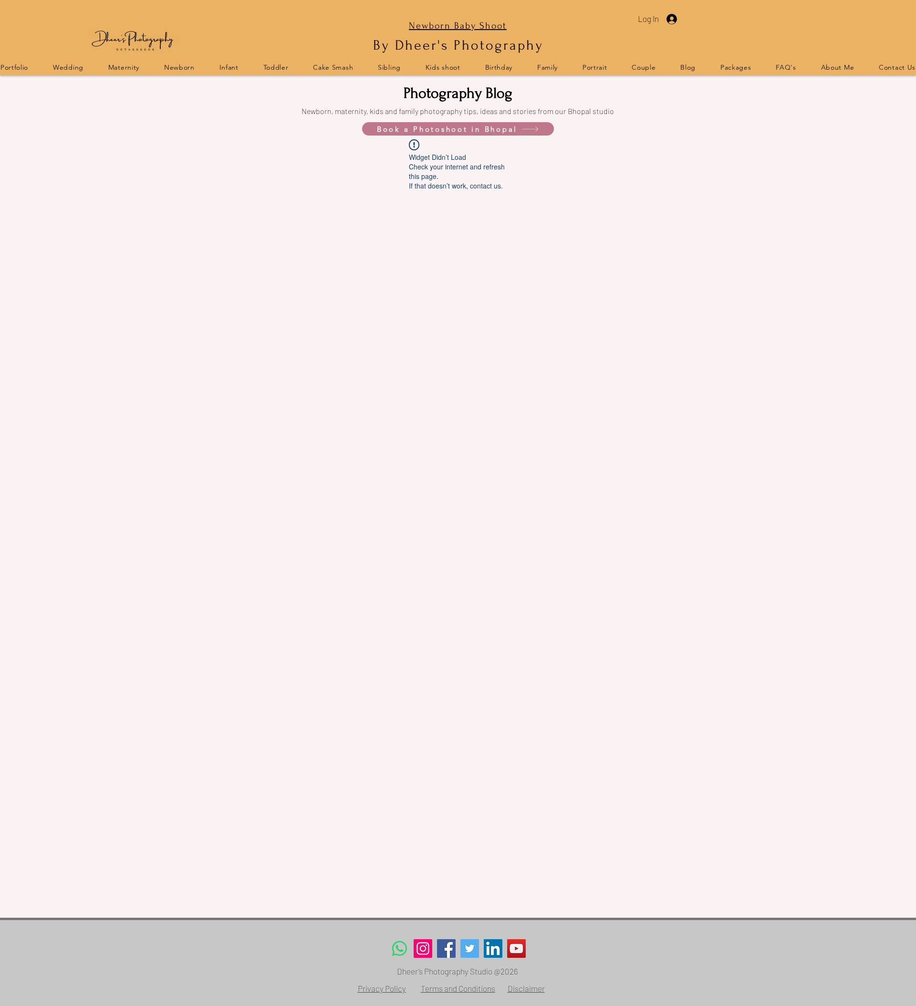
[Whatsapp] (399, 948)
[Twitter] (469, 948)
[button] (786, 67)
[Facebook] (446, 948)
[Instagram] (423, 948)
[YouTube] (516, 948)
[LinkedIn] (493, 948)
